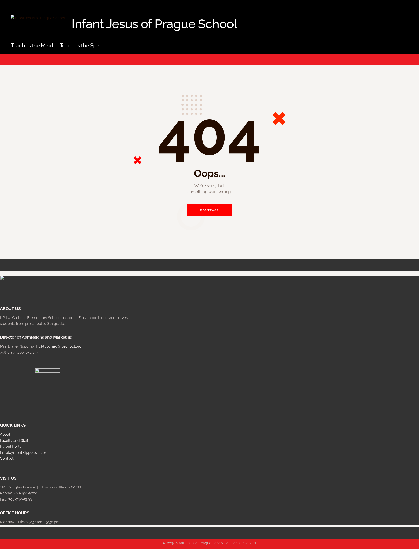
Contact (7, 458)
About (5, 434)
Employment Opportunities (23, 452)
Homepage (209, 210)
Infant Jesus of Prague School (199, 543)
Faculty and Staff (14, 440)
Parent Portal (11, 446)
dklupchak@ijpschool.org (60, 346)
